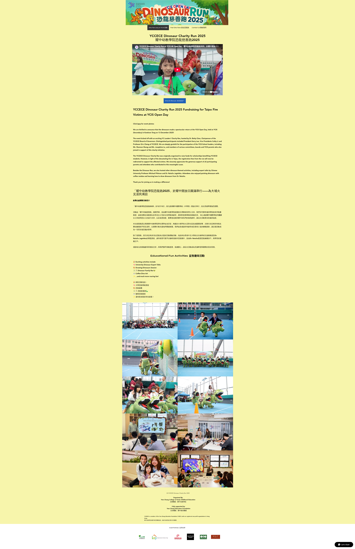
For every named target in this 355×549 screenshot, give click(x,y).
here (139, 124)
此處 (138, 200)
